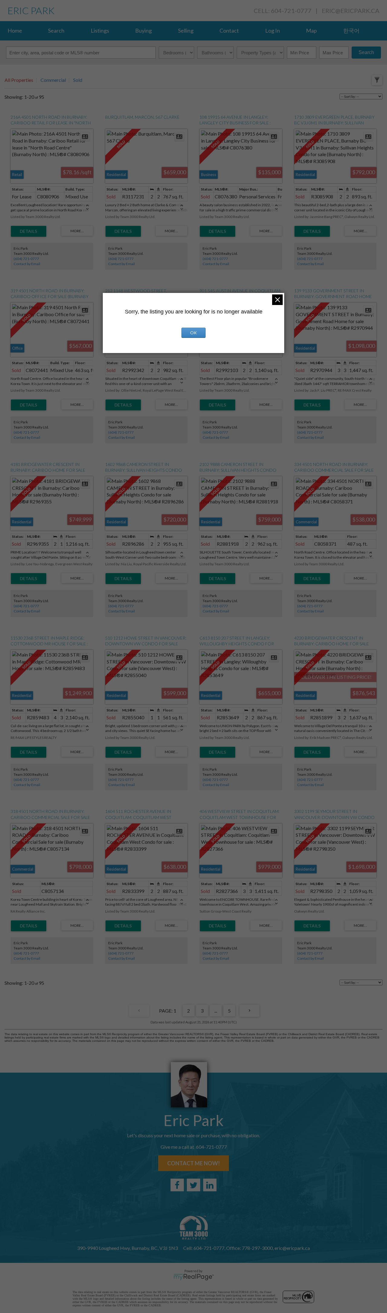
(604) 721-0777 (26, 258)
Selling (186, 30)
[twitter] (193, 1185)
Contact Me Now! (193, 1163)
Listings (100, 30)
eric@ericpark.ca (350, 10)
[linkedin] (209, 1185)
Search (56, 30)
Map (311, 30)
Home (15, 30)
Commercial (53, 80)
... (215, 1010)
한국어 (351, 30)
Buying (143, 30)
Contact (229, 30)
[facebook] (177, 1185)
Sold (77, 80)
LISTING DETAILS (28, 231)
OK (193, 332)
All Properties (19, 80)
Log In (272, 30)
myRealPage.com (193, 1277)
